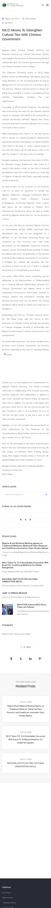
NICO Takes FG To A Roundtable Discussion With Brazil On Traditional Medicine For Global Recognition (25, 739)
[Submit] (46, 495)
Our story (6, 892)
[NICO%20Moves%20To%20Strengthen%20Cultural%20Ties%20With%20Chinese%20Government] (11, 658)
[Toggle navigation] (47, 5)
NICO (10, 23)
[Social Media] (21, 520)
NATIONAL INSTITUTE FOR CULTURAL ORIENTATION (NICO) (25, 765)
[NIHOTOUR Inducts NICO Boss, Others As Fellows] (7, 609)
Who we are (7, 897)
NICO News (31, 19)
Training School (9, 902)
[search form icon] (42, 5)
